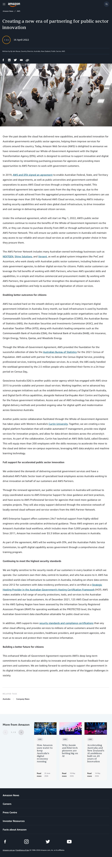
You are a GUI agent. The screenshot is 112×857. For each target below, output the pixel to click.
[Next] (21, 732)
